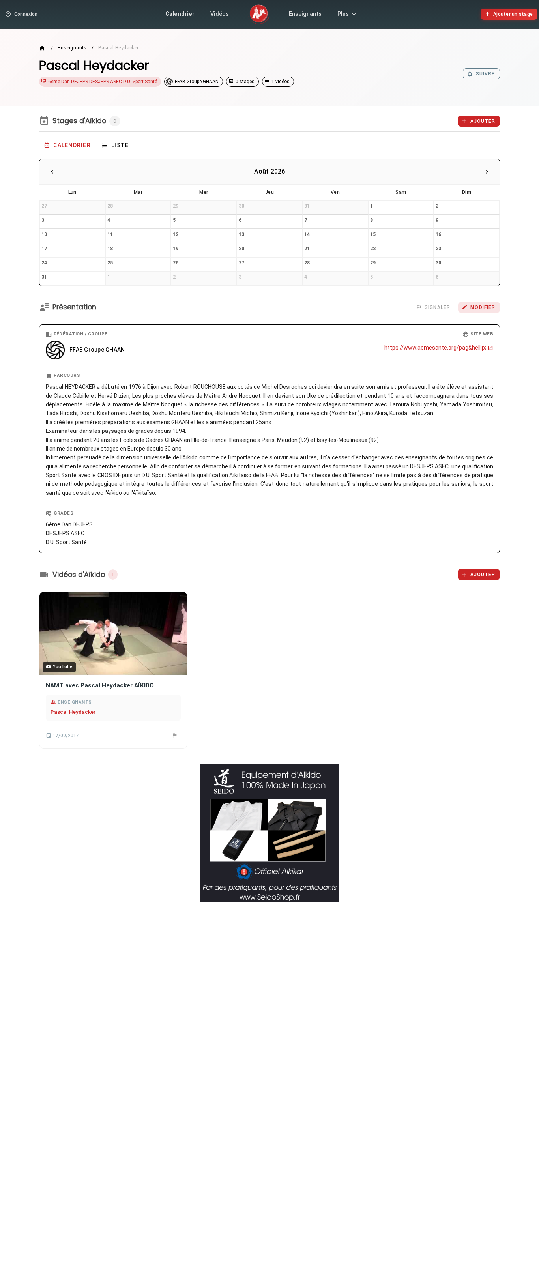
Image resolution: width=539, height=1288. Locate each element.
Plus (343, 14)
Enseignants (305, 14)
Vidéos (219, 14)
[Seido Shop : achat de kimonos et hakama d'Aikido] (269, 833)
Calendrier (180, 14)
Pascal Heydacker (73, 712)
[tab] (68, 145)
